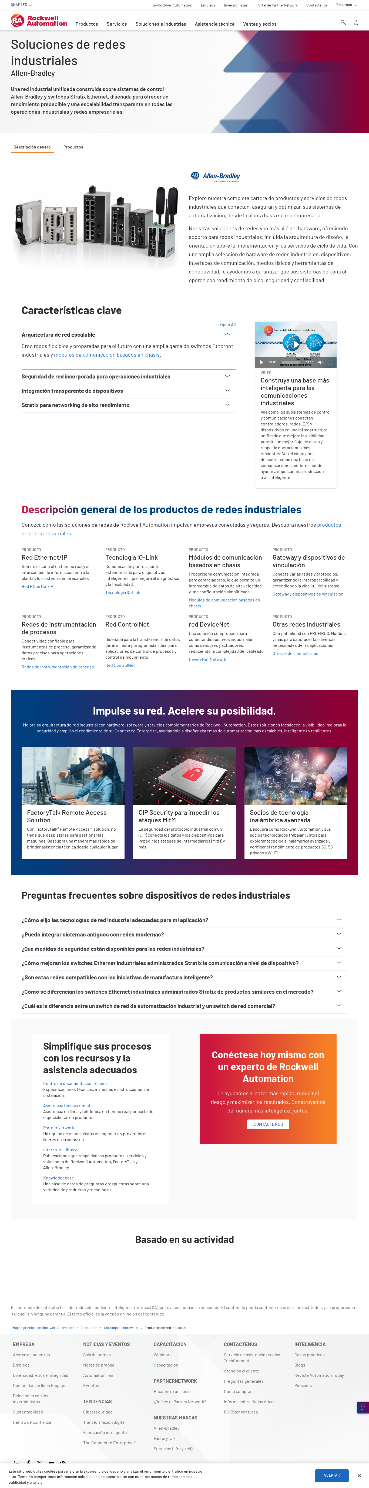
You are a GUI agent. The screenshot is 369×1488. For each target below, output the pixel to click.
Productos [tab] (73, 147)
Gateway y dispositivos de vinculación (308, 594)
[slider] (291, 362)
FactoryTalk (165, 1438)
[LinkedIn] (17, 1462)
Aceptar (332, 1475)
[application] (296, 344)
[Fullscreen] (330, 362)
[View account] (355, 23)
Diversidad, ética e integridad (40, 1375)
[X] (40, 1462)
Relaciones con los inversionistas (30, 1399)
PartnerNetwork (58, 1128)
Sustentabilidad (28, 1412)
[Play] (262, 362)
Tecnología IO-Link (122, 592)
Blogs (299, 1365)
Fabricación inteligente (105, 1432)
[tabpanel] (184, 719)
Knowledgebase (58, 1178)
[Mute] (320, 362)
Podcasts (303, 1386)
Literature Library (60, 1150)
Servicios (117, 24)
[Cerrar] (359, 1475)
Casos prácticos (309, 1355)
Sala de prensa (97, 1355)
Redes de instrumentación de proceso (58, 667)
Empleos (21, 1365)
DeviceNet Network (207, 659)
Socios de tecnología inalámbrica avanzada (284, 750)
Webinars (163, 1355)
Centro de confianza (32, 1422)
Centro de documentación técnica (75, 1083)
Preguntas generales (244, 1381)
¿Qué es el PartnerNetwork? (180, 1402)
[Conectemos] (363, 1407)
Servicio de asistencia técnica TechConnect (252, 1358)
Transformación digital (104, 1422)
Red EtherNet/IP (37, 586)
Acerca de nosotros (31, 1355)
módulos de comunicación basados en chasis (107, 355)
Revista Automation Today (319, 1375)
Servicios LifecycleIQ (173, 1449)
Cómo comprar (238, 1391)
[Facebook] (28, 1462)
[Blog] (63, 1462)
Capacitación (166, 1365)
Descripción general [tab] (33, 147)
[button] (296, 345)
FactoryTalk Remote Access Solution (56, 750)
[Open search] (343, 23)
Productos (87, 24)
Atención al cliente (241, 1371)
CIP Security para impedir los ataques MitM (173, 750)
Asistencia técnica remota (68, 1106)
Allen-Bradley (166, 1428)
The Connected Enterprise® (109, 1443)
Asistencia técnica (214, 24)
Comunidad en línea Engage (39, 1386)
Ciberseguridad (98, 1412)
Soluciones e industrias (161, 24)
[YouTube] (51, 1462)
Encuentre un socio (172, 1391)
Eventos (91, 1386)
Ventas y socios (260, 24)
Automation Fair (98, 1375)
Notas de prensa (98, 1365)
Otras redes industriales (295, 653)
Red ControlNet (120, 665)
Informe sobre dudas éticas (250, 1402)
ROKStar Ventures (241, 1412)
